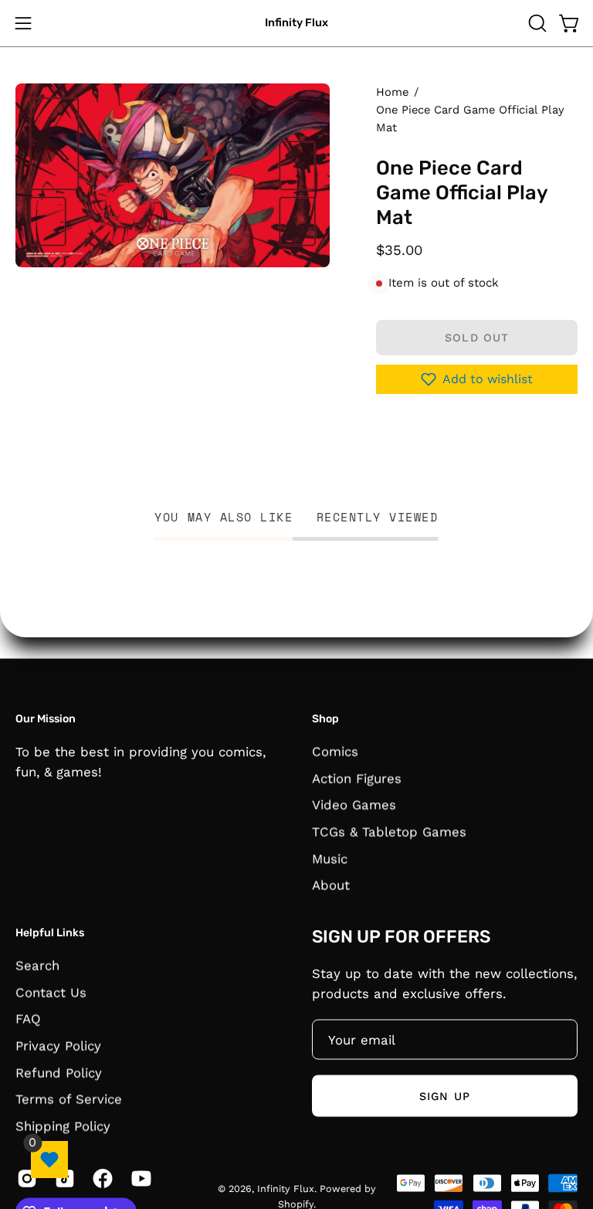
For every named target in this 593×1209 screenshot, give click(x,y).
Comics (335, 751)
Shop (325, 718)
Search (37, 965)
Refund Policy (58, 1072)
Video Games (354, 804)
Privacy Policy (58, 1045)
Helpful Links (49, 932)
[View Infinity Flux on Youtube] (138, 1178)
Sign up (444, 1095)
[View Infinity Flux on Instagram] (24, 1178)
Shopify (295, 1203)
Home (392, 92)
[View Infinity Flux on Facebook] (100, 1178)
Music (329, 858)
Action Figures (357, 778)
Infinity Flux (296, 22)
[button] (536, 23)
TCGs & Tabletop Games (389, 831)
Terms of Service (68, 1098)
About (331, 884)
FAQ (28, 1018)
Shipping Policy (62, 1125)
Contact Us (50, 992)
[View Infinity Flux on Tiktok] (62, 1178)
